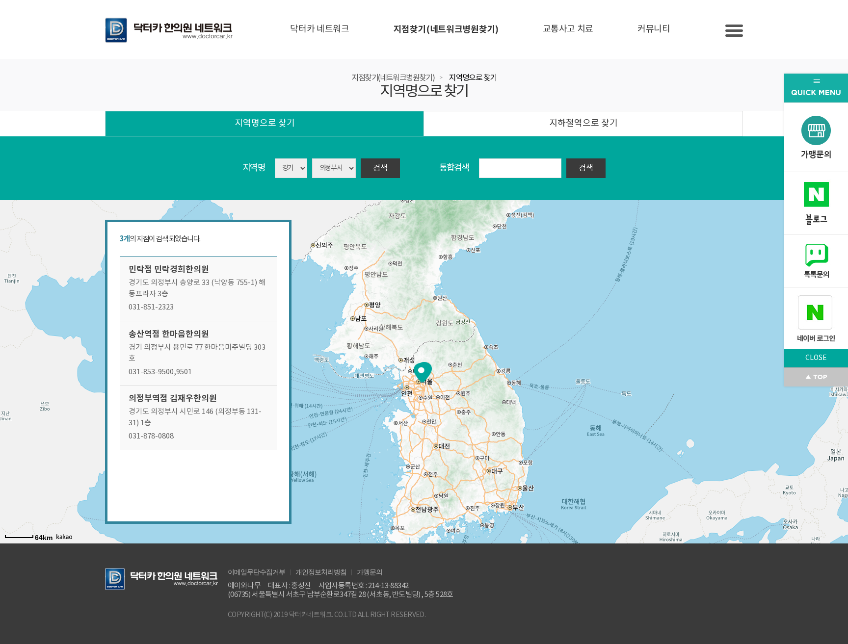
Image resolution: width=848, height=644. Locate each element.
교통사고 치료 (568, 29)
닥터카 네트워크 (319, 29)
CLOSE (816, 358)
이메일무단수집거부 (256, 571)
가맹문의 (369, 571)
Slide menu (734, 31)
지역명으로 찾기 (472, 78)
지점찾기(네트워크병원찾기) (446, 29)
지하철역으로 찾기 (583, 123)
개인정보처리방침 (320, 571)
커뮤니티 (653, 29)
